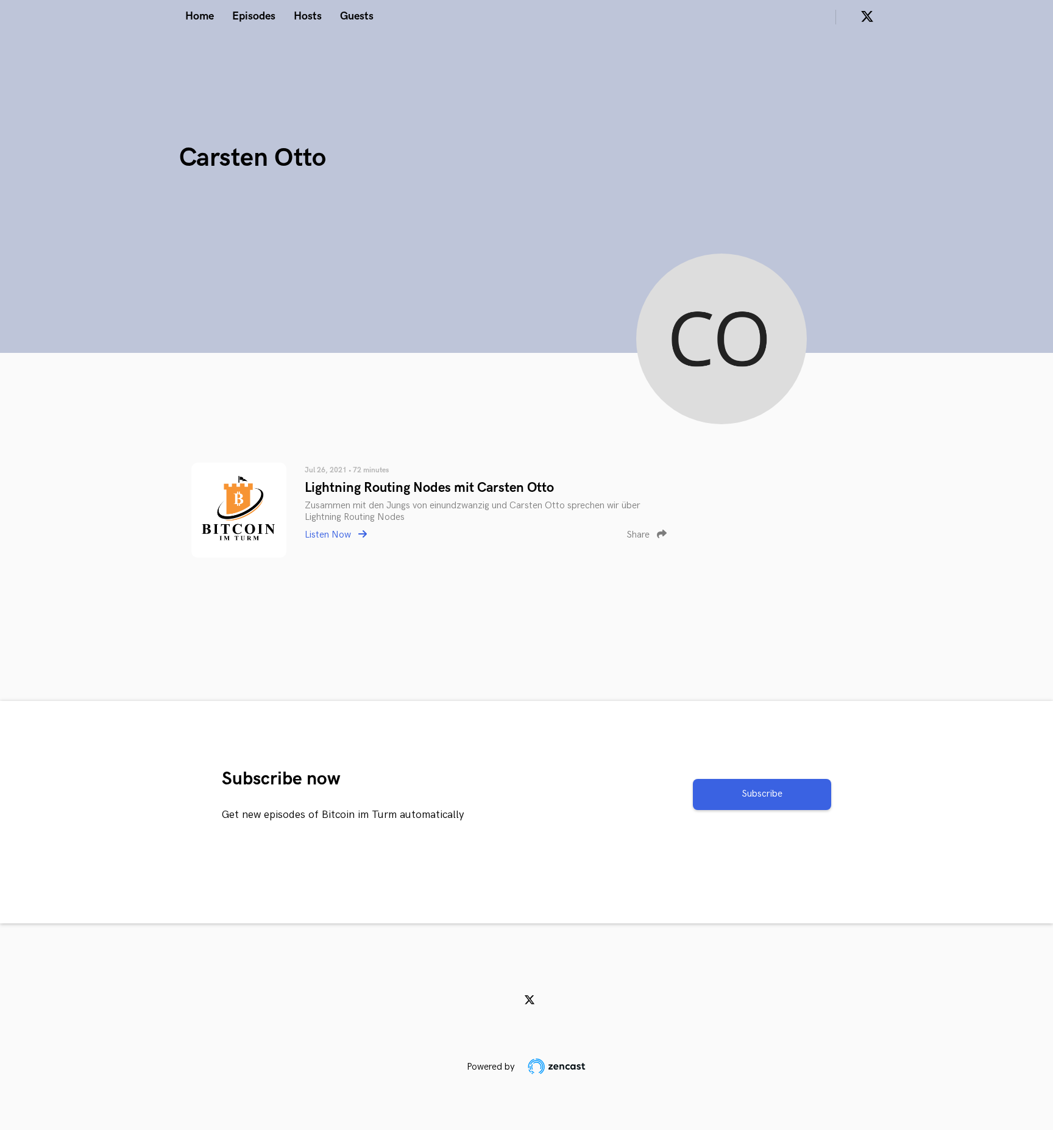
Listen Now (329, 535)
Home (199, 16)
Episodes (253, 16)
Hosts (308, 16)
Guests (357, 16)
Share (639, 535)
